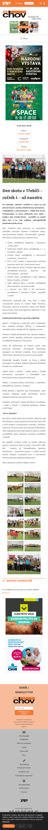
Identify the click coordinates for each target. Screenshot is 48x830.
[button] (24, 712)
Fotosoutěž (24, 751)
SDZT (36, 811)
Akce (24, 755)
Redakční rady (24, 772)
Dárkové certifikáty (24, 743)
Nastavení (21, 826)
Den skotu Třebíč (24, 150)
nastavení (5, 821)
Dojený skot (24, 142)
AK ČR (11, 811)
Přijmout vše (9, 826)
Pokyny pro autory (24, 768)
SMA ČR (30, 811)
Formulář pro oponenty (24, 775)
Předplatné (24, 739)
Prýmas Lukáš (24, 133)
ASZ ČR (23, 811)
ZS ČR (17, 811)
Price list (24, 792)
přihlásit (6, 592)
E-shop (24, 747)
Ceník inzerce (24, 788)
